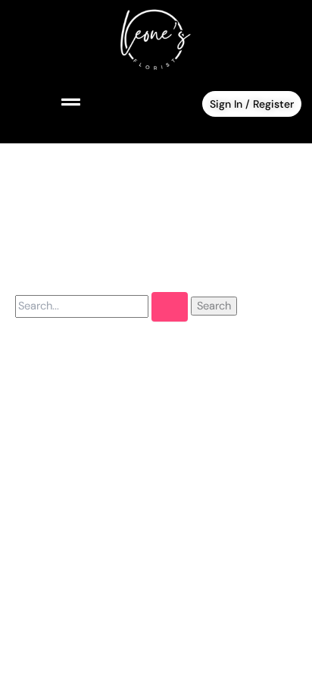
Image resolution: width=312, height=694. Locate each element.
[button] (47, 103)
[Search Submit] (169, 307)
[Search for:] (103, 305)
